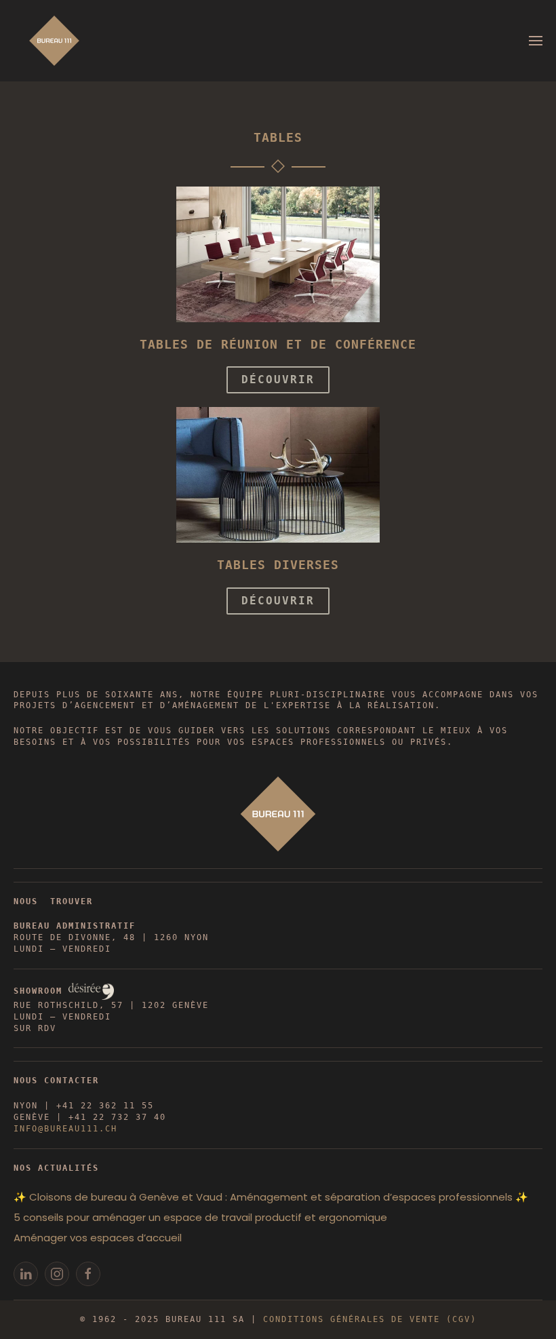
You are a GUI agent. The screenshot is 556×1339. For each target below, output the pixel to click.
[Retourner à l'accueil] (54, 40)
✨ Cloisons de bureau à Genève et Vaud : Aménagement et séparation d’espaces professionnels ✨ (271, 1197)
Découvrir (278, 379)
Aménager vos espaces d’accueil (98, 1237)
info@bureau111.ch (65, 1128)
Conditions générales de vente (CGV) (370, 1319)
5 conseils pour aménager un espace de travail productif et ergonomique (200, 1217)
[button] (535, 41)
